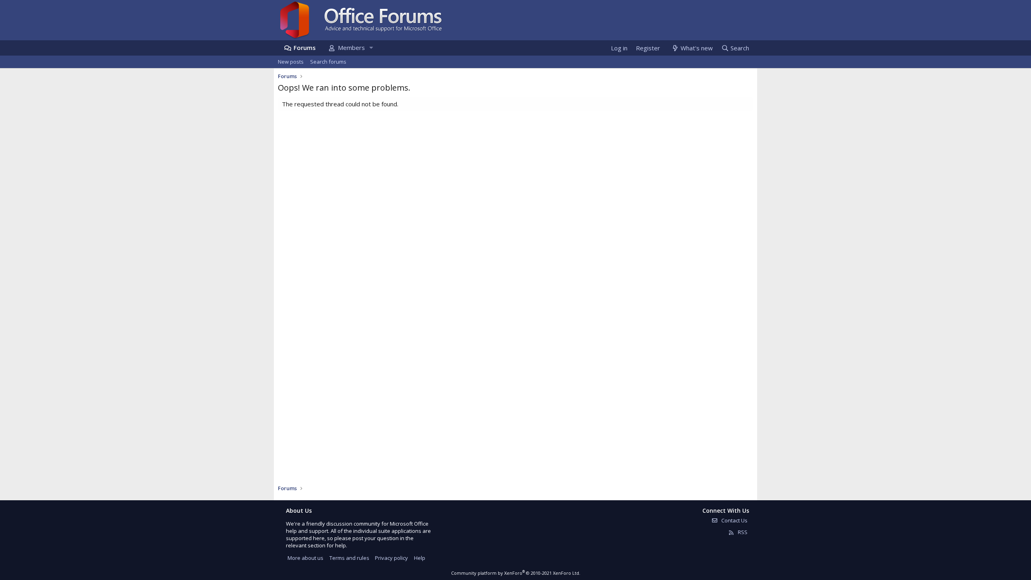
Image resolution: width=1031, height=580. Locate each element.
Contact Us (733, 520)
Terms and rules (349, 557)
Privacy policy (391, 557)
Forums (305, 48)
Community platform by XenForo (515, 573)
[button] (371, 47)
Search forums (328, 61)
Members (351, 48)
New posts (291, 61)
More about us (305, 557)
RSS (742, 532)
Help (419, 557)
